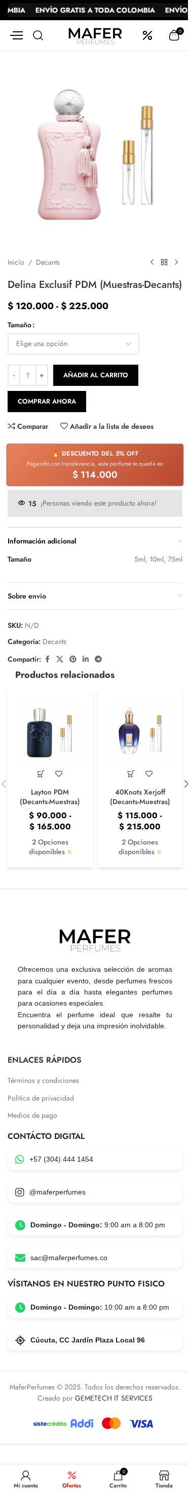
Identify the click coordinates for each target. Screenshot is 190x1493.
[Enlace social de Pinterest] (73, 659)
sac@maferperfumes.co (68, 1258)
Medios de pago (32, 1115)
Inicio (16, 262)
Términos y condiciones (43, 1080)
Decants (48, 262)
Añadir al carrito (95, 375)
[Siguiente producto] (176, 263)
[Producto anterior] (152, 263)
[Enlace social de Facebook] (47, 659)
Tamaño (19, 325)
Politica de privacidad (41, 1098)
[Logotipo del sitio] (95, 34)
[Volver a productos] (164, 263)
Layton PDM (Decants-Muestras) (50, 797)
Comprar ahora (47, 401)
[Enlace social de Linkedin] (86, 659)
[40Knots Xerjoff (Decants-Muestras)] (140, 733)
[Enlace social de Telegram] (98, 659)
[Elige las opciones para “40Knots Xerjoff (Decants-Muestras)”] (131, 774)
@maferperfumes (57, 1192)
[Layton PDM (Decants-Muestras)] (50, 733)
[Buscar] (38, 35)
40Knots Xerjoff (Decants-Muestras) (140, 797)
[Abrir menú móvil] (15, 35)
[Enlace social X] (59, 659)
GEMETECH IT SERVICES (114, 1398)
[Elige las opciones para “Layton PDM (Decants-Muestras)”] (41, 774)
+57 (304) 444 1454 (61, 1159)
